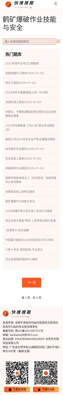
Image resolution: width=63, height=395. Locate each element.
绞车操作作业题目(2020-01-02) (24, 149)
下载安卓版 (19, 389)
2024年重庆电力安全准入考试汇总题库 (28, 211)
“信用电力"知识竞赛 (17, 230)
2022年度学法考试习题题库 (22, 63)
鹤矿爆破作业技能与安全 (20, 201)
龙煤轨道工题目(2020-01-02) (23, 102)
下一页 (32, 282)
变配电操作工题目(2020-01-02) (24, 73)
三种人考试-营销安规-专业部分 (24, 249)
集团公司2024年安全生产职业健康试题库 (30, 139)
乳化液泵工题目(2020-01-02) (23, 158)
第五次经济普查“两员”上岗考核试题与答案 (30, 220)
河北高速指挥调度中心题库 (21, 259)
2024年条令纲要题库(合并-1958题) (26, 92)
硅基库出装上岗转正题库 (20, 191)
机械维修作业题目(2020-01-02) (24, 168)
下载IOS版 (47, 389)
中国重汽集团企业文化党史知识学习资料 (29, 240)
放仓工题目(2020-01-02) (20, 82)
